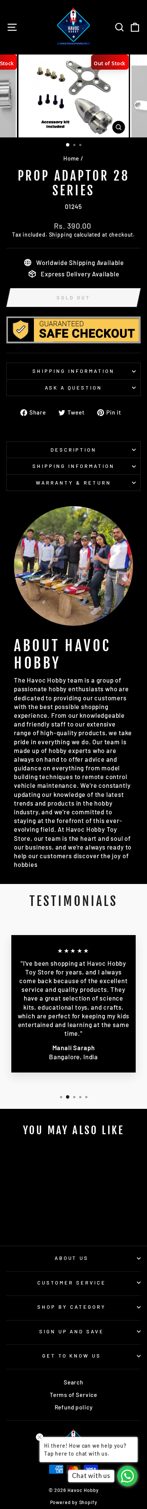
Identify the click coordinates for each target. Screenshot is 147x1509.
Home (71, 158)
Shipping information (73, 371)
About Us (72, 1258)
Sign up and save (71, 1331)
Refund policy (74, 1407)
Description (74, 450)
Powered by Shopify (73, 1502)
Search (73, 1382)
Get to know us (71, 1356)
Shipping (61, 234)
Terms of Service (73, 1394)
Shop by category (71, 1307)
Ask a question (74, 388)
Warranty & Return (73, 483)
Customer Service (71, 1283)
